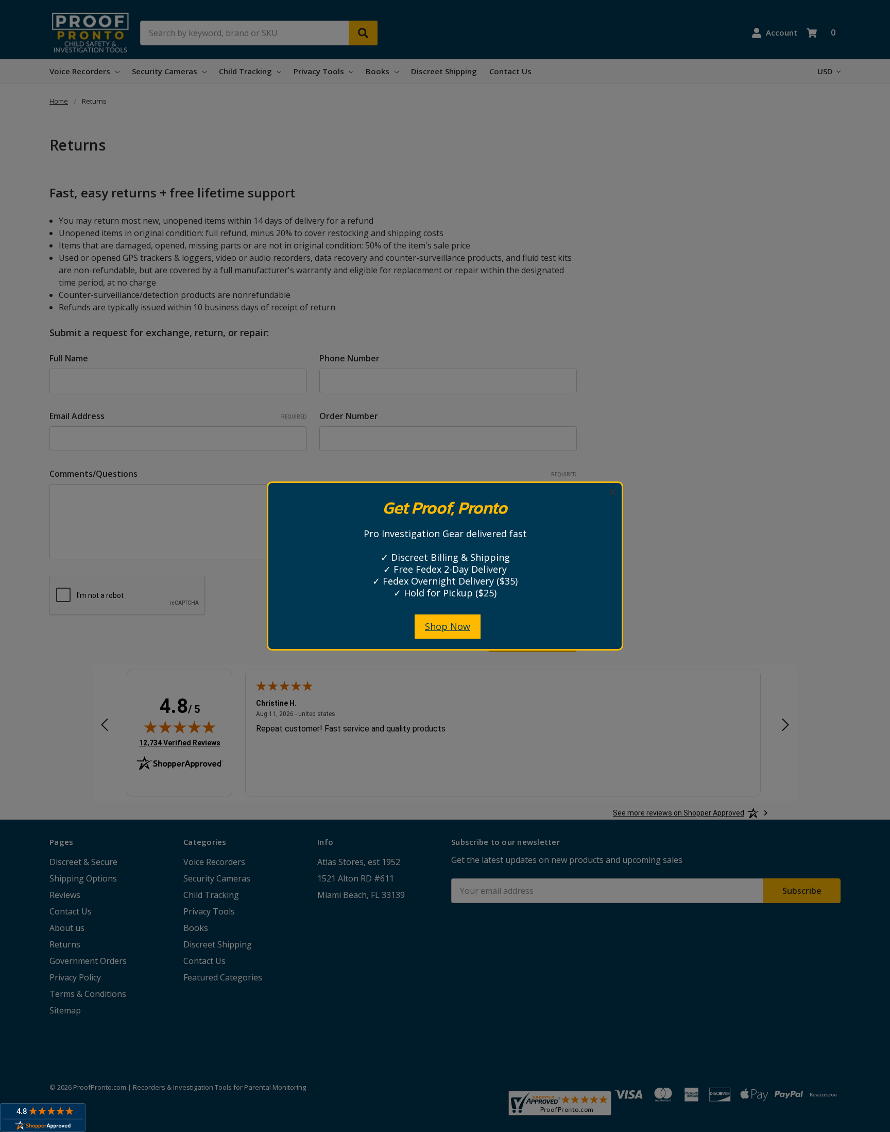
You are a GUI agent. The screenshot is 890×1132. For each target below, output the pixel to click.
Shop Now (447, 626)
